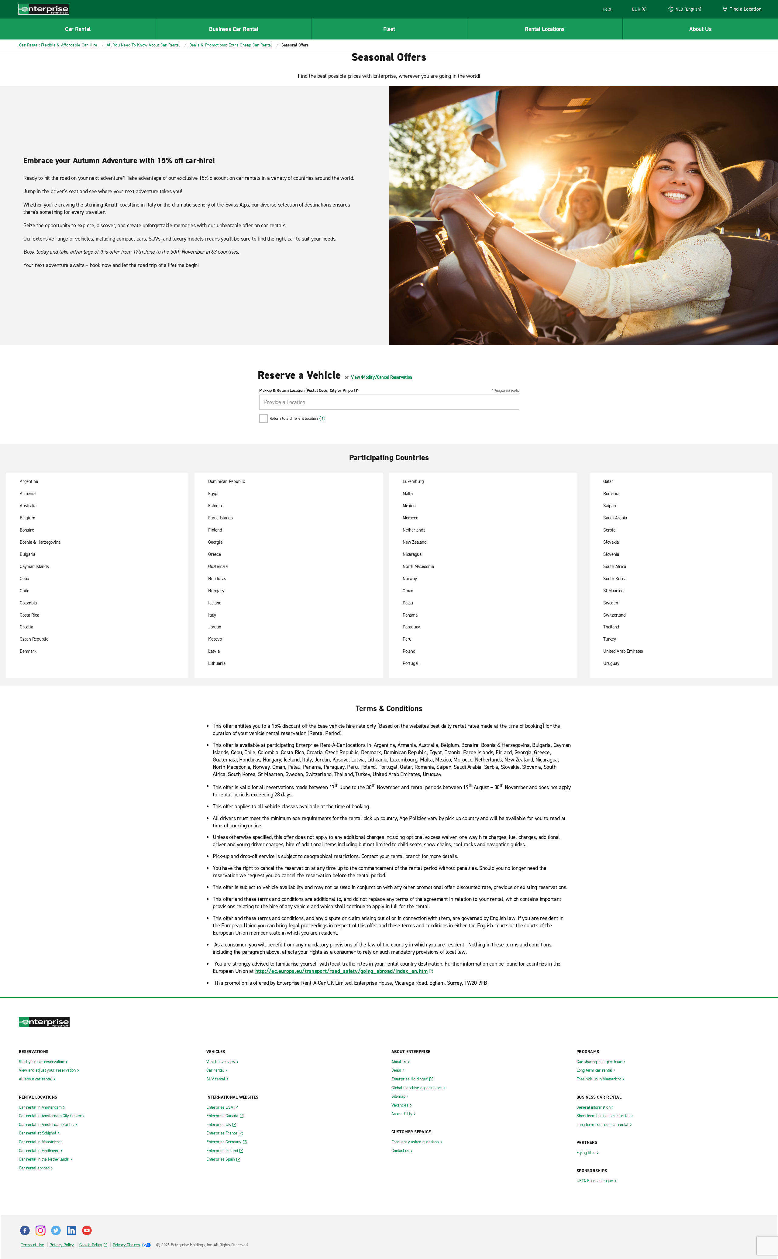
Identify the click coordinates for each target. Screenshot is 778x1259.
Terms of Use (32, 1245)
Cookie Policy (90, 1245)
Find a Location (745, 9)
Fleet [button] (389, 29)
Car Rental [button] (78, 29)
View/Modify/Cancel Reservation (381, 377)
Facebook (24, 1230)
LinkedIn (71, 1230)
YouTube (86, 1230)
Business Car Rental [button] (233, 29)
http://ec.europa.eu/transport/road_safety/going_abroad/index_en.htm (341, 971)
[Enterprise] (43, 9)
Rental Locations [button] (545, 29)
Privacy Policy (62, 1245)
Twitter (55, 1230)
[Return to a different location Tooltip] (322, 419)
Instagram (40, 1230)
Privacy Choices (126, 1245)
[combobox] (389, 402)
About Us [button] (700, 29)
